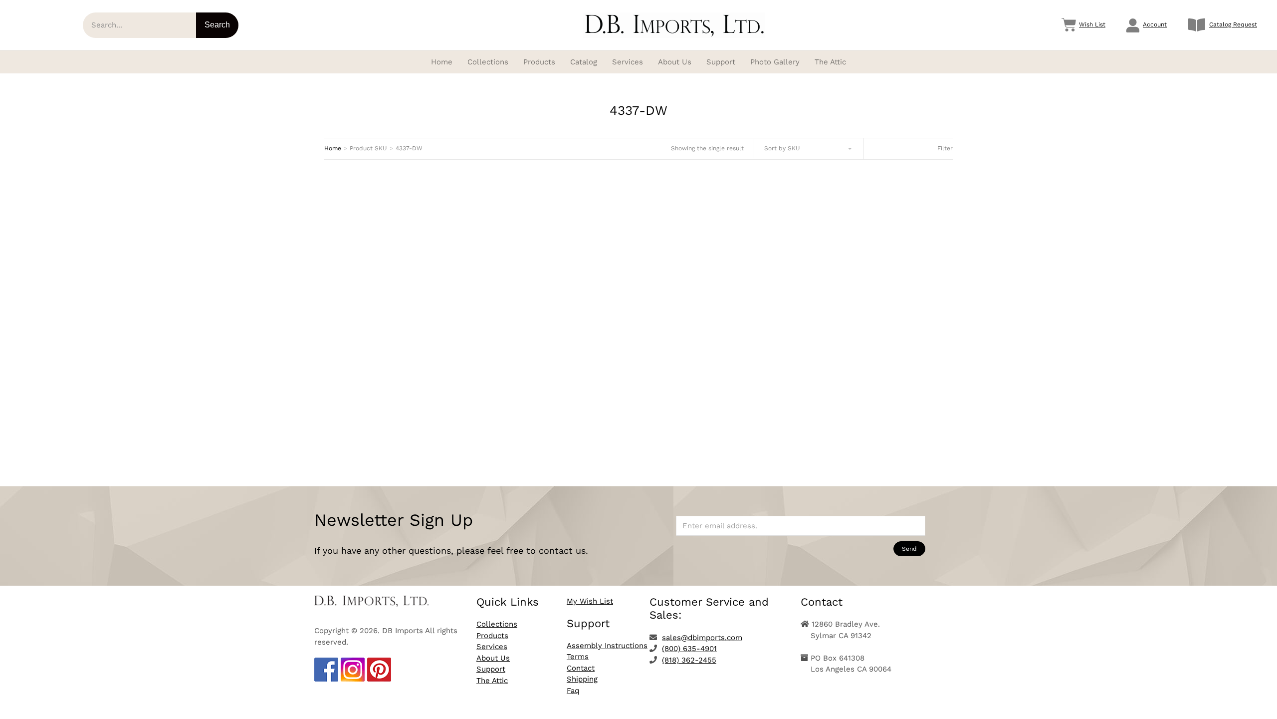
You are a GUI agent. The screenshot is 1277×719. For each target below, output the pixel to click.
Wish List (1092, 24)
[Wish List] (1069, 24)
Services (491, 646)
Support (490, 669)
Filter (945, 148)
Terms (578, 656)
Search (217, 24)
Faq (573, 690)
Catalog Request (1233, 24)
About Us (493, 658)
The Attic (492, 680)
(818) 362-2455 (689, 660)
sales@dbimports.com (702, 637)
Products (492, 635)
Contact (581, 668)
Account (1155, 24)
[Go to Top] (1262, 704)
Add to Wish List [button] (422, 439)
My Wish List (590, 601)
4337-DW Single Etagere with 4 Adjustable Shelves (422, 403)
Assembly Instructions (607, 645)
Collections (496, 624)
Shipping (582, 679)
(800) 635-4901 (689, 648)
